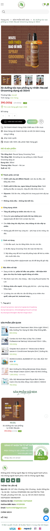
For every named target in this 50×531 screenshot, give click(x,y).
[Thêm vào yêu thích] (41, 121)
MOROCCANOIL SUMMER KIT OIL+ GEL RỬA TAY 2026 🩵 (29, 360)
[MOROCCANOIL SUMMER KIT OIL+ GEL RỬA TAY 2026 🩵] (4, 361)
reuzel (13, 423)
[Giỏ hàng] (47, 4)
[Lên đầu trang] (46, 504)
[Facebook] (3, 480)
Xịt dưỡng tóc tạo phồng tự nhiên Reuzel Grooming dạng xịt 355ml (13, 426)
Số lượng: (4, 111)
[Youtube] (13, 480)
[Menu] (2, 4)
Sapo (46, 525)
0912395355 (20, 504)
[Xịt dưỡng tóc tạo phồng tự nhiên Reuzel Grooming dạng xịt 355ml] (12, 409)
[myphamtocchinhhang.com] (25, 5)
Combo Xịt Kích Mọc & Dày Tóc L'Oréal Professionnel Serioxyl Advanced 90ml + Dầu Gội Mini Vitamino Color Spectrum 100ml (28, 340)
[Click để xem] (25, 49)
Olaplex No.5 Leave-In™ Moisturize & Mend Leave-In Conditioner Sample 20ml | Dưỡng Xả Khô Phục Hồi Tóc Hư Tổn (28, 350)
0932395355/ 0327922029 (22, 501)
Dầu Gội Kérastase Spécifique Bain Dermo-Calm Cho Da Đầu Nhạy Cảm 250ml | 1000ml (28, 380)
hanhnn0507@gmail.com (16, 508)
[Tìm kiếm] (3, 11)
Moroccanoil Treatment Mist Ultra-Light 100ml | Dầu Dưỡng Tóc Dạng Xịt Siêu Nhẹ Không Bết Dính (29, 328)
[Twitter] (8, 480)
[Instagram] (18, 480)
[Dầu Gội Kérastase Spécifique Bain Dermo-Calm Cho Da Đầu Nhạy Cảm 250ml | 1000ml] (4, 381)
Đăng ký (41, 458)
